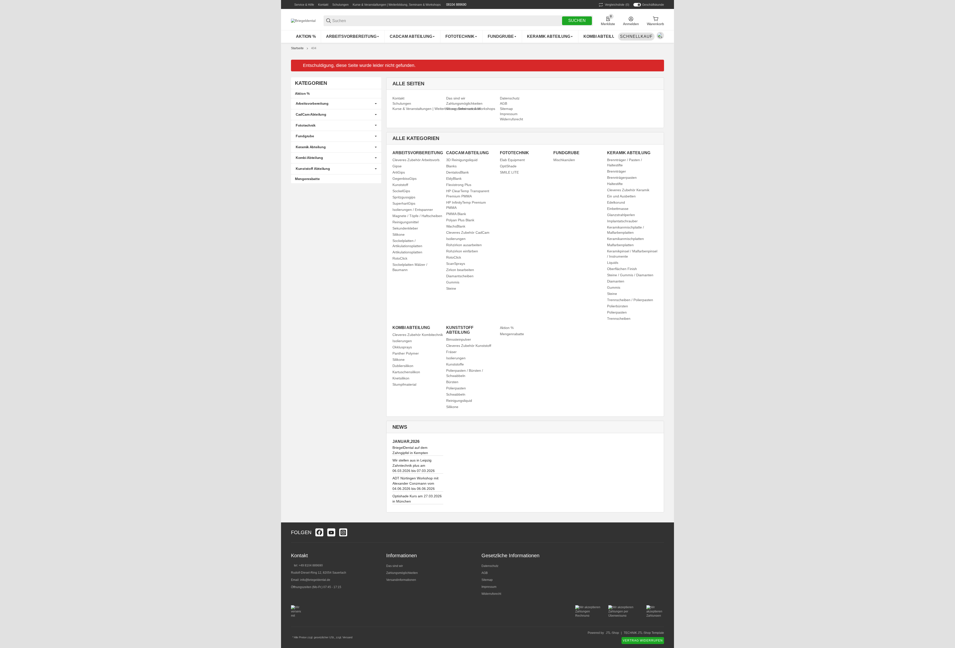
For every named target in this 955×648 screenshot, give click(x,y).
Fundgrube (305, 136)
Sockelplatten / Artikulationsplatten (407, 243)
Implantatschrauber (622, 221)
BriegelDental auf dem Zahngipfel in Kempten (410, 450)
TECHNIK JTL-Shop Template (644, 633)
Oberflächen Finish (622, 269)
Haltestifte (615, 184)
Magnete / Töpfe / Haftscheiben (417, 216)
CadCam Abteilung (311, 114)
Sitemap (487, 580)
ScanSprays (455, 264)
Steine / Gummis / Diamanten (630, 275)
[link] (336, 103)
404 (313, 48)
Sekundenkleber (405, 228)
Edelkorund (616, 202)
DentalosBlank (457, 172)
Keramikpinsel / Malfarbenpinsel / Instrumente (632, 253)
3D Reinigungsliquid (462, 160)
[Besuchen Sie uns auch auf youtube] (331, 532)
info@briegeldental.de (315, 580)
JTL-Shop (612, 633)
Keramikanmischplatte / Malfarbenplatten (625, 229)
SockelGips (401, 191)
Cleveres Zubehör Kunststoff (468, 346)
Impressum (488, 587)
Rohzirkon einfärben (462, 251)
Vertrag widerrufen (643, 640)
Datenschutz (489, 566)
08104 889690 (455, 4)
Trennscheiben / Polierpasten (630, 300)
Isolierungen (456, 239)
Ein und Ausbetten (621, 196)
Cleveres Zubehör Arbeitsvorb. (416, 160)
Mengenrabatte (512, 334)
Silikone (398, 234)
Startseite (297, 48)
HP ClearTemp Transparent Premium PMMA (467, 193)
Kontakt (323, 4)
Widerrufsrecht (491, 594)
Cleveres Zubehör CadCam (467, 232)
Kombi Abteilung (309, 158)
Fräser (451, 352)
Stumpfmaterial (404, 384)
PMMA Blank (456, 214)
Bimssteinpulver (458, 339)
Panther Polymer (405, 353)
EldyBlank (454, 179)
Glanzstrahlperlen (621, 215)
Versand (347, 637)
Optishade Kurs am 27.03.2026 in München (417, 498)
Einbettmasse (617, 209)
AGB (484, 573)
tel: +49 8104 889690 (308, 565)
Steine (451, 288)
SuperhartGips (403, 203)
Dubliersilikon (402, 366)
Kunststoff (400, 185)
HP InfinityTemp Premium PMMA (466, 205)
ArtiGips (398, 172)
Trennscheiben (618, 319)
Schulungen (340, 4)
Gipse (397, 166)
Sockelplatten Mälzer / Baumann (409, 267)
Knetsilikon (400, 378)
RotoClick (399, 258)
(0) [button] (617, 4)
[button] (660, 532)
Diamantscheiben (460, 276)
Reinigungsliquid (459, 401)
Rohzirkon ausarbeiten (464, 245)
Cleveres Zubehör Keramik (628, 190)
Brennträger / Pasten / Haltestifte (624, 162)
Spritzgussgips (403, 197)
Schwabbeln (455, 394)
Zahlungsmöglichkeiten (402, 573)
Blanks (451, 166)
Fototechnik (306, 125)
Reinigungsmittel (405, 222)
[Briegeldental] (303, 20)
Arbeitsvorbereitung (312, 103)
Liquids (612, 263)
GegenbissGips (404, 179)
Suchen (577, 20)
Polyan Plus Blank (460, 220)
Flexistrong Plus (458, 185)
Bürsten (452, 382)
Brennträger (616, 171)
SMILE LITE (509, 172)
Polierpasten (617, 312)
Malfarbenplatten (620, 245)
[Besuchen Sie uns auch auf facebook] (319, 532)
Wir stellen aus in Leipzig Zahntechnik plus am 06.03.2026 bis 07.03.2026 (413, 465)
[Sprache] (660, 35)
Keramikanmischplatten (625, 239)
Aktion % (507, 328)
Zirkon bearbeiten (460, 270)
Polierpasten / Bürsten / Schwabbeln (464, 373)
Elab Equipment (512, 160)
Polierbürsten (617, 306)
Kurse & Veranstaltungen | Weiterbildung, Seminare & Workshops (397, 4)
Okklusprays (402, 347)
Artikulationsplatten (407, 252)
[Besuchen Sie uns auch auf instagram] (343, 532)
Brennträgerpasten (622, 178)
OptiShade (508, 166)
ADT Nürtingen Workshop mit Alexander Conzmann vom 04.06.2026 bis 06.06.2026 (415, 483)
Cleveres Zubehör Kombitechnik (417, 335)
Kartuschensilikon (406, 372)
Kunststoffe (455, 364)
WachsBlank (455, 226)
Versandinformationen (401, 580)
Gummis (452, 282)
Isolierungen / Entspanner (412, 210)
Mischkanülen (564, 160)
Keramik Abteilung (311, 147)
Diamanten (615, 281)
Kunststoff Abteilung (313, 169)
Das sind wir (394, 566)
